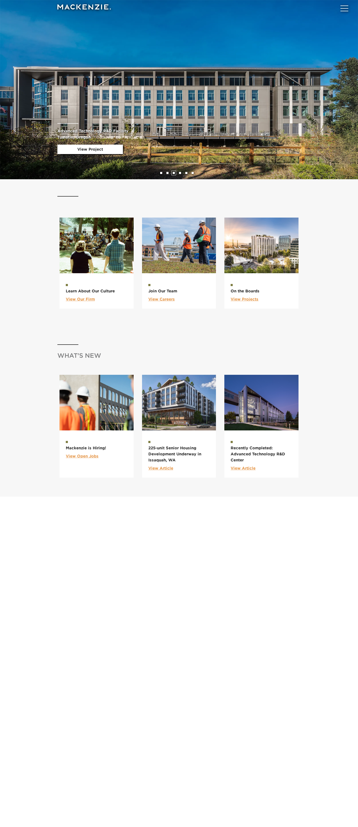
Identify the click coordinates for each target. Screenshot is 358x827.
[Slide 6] (193, 173)
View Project (90, 149)
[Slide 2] (167, 173)
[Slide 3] (174, 173)
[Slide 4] (180, 173)
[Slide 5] (186, 173)
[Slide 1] (161, 173)
